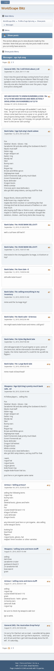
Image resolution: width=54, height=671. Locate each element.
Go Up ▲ (36, 663)
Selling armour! (19, 485)
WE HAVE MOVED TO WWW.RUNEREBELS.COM (23, 96)
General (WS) (10, 69)
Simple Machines (33, 666)
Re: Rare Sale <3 (22, 269)
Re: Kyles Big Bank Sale (25, 339)
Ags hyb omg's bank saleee (26, 131)
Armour (7, 485)
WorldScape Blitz (13, 8)
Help (16, 663)
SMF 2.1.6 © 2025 (21, 666)
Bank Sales (9, 131)
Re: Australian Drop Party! (28, 625)
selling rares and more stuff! (26, 549)
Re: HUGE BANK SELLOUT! (26, 224)
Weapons (8, 386)
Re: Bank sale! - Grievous (25, 317)
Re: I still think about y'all (28, 69)
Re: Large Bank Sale (23, 364)
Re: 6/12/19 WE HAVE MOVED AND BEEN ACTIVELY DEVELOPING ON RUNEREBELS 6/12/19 (25, 99)
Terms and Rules (25, 663)
